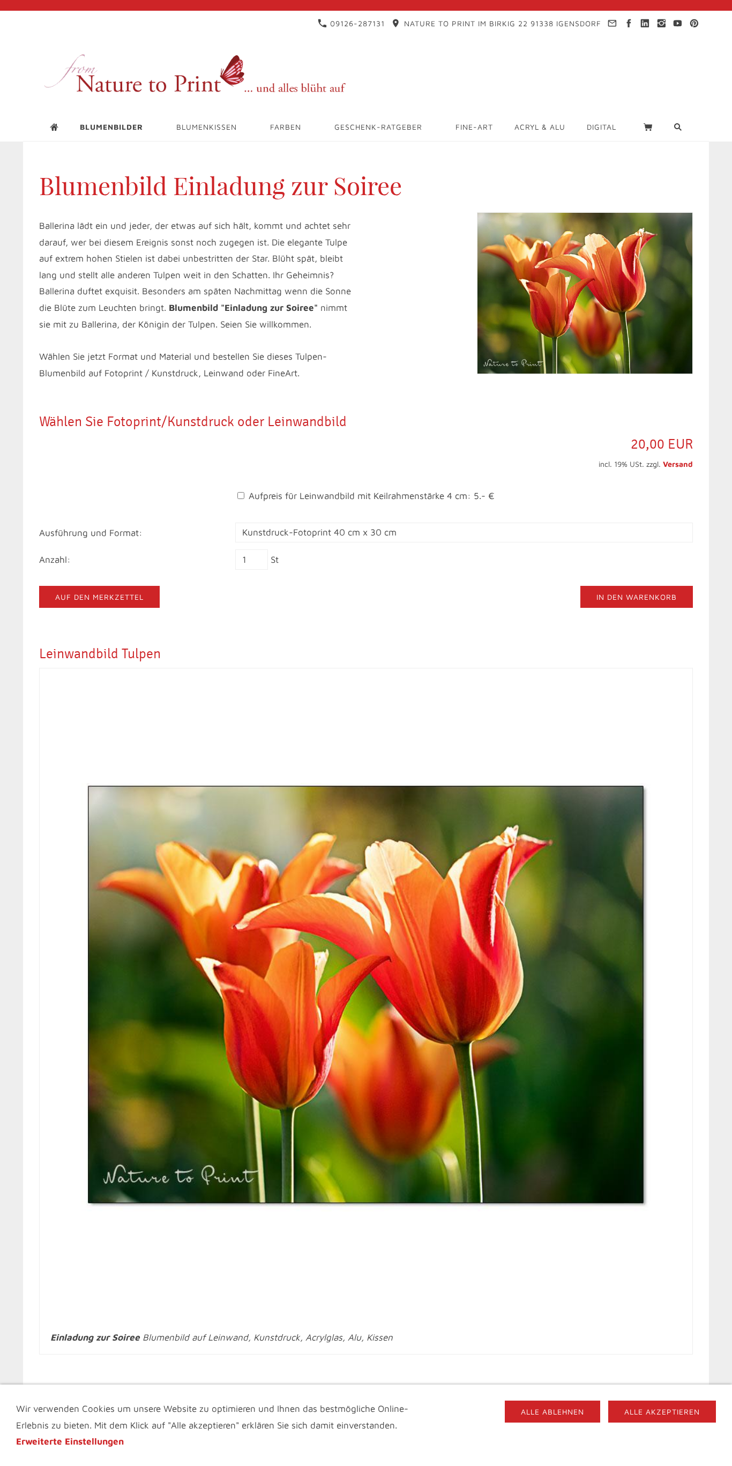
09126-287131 (356, 23)
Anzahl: (55, 559)
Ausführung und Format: (91, 532)
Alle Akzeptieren (662, 1411)
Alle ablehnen (552, 1411)
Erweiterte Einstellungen (70, 1441)
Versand (678, 463)
